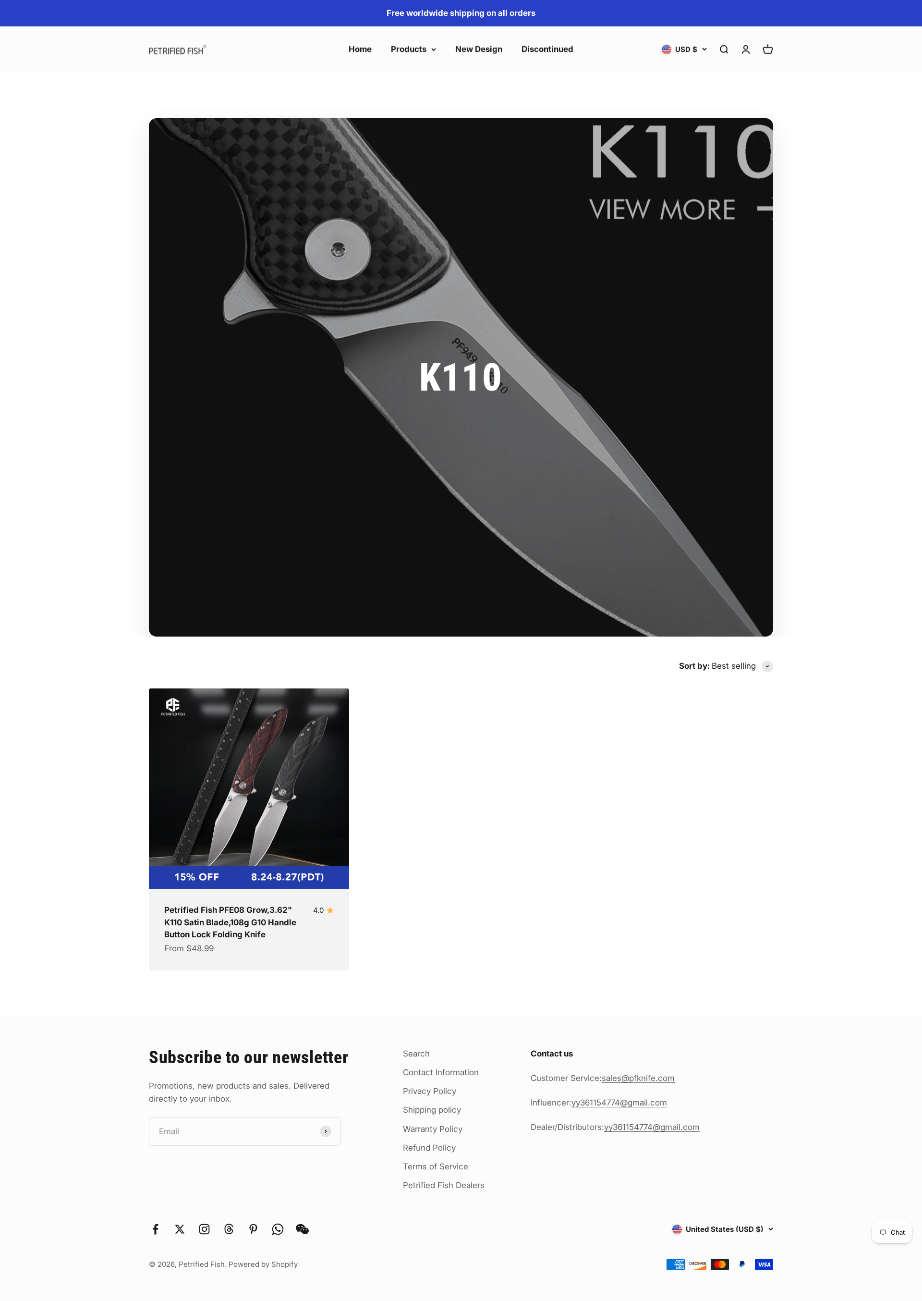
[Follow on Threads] (228, 1229)
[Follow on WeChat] (302, 1229)
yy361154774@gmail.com (619, 1102)
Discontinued (547, 49)
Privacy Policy (429, 1091)
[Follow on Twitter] (179, 1229)
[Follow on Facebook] (155, 1229)
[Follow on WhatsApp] (277, 1229)
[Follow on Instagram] (204, 1229)
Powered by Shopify (263, 1264)
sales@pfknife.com (638, 1078)
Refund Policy (429, 1148)
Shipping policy (432, 1110)
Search (416, 1053)
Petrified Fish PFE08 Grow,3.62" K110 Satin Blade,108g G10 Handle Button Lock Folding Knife (230, 922)
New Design (478, 49)
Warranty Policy (432, 1129)
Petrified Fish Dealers (444, 1185)
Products (408, 49)
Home (360, 49)
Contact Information (441, 1072)
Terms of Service (435, 1166)
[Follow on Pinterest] (253, 1229)
